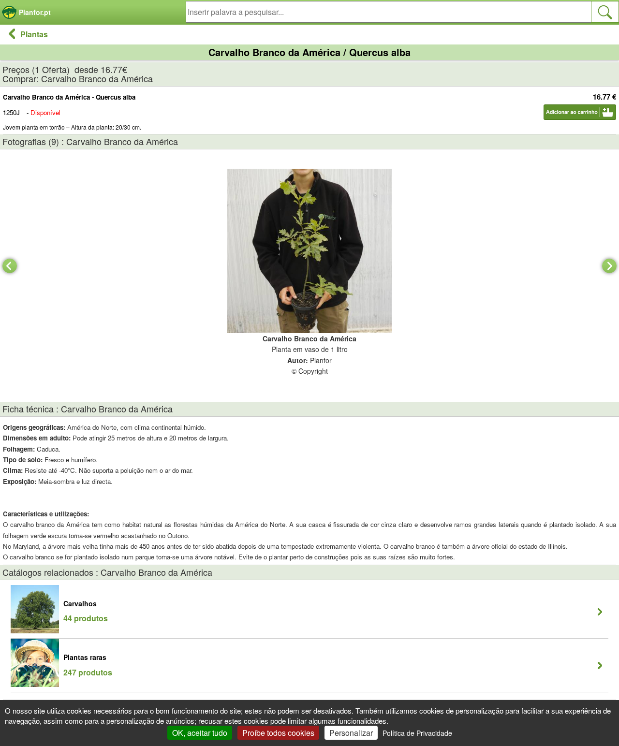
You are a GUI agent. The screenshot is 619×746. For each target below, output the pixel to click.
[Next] (609, 266)
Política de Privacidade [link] (417, 733)
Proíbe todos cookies (278, 732)
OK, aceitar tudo (199, 732)
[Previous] (9, 266)
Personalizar (351, 732)
